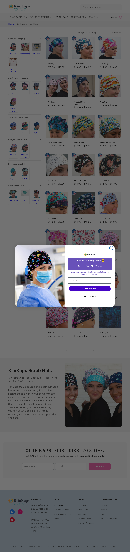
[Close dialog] (111, 248)
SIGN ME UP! (90, 288)
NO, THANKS (90, 296)
